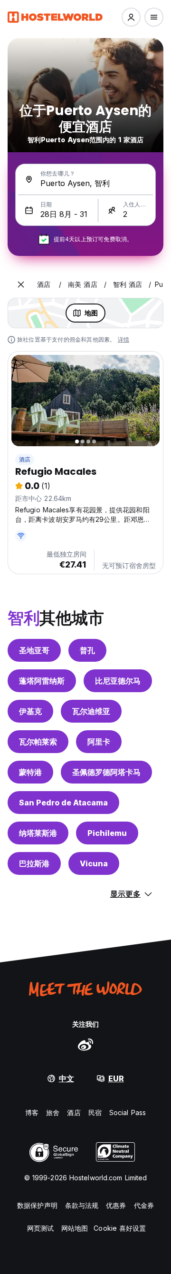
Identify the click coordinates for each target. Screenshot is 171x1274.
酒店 (24, 459)
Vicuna (94, 863)
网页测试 (40, 1228)
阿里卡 (98, 741)
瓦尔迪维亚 (91, 711)
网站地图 (74, 1228)
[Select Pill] (131, 17)
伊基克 (30, 711)
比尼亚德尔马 (118, 681)
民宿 (95, 1112)
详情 (123, 339)
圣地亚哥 (34, 650)
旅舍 (52, 1112)
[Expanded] (21, 284)
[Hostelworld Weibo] (85, 1044)
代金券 (144, 1205)
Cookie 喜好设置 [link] (120, 1228)
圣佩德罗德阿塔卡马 (106, 772)
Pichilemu (107, 833)
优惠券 (116, 1205)
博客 (31, 1112)
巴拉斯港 (34, 863)
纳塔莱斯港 (38, 833)
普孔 (87, 650)
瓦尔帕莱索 (38, 741)
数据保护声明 (37, 1205)
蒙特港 (30, 772)
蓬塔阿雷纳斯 (42, 681)
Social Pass (127, 1112)
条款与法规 (82, 1205)
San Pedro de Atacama (63, 802)
